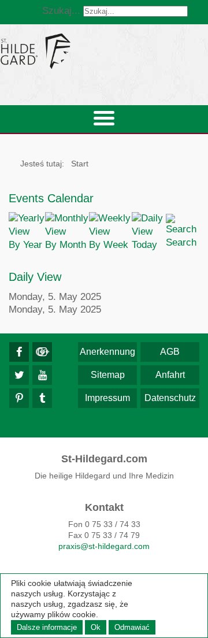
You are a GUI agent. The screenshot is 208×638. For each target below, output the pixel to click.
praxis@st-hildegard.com (104, 546)
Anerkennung (107, 352)
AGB (170, 352)
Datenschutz (170, 398)
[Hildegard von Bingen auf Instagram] (42, 352)
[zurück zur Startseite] (104, 50)
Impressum (107, 398)
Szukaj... (61, 10)
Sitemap (108, 375)
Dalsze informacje (47, 627)
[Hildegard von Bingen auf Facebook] (19, 352)
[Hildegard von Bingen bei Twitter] (19, 375)
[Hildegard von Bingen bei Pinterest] (19, 398)
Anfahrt (170, 375)
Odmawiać (132, 627)
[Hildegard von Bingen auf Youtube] (42, 375)
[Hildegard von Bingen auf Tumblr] (42, 398)
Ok (96, 627)
